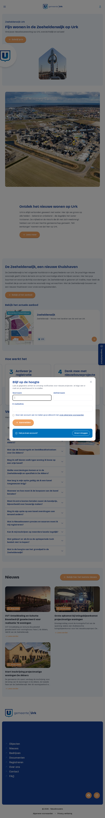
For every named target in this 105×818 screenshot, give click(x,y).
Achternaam (59, 393)
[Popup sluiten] (91, 382)
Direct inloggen (81, 433)
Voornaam (17, 393)
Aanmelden (25, 422)
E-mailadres (18, 404)
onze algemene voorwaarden (71, 415)
